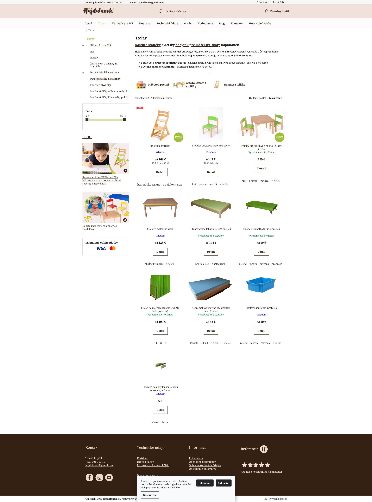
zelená (203, 184)
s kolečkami (218, 263)
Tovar (91, 39)
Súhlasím (223, 483)
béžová (155, 422)
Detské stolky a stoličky (105, 78)
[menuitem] (88, 23)
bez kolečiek (202, 263)
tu (179, 487)
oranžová (277, 263)
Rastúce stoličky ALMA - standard (108, 91)
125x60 (215, 343)
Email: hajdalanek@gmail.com (147, 2)
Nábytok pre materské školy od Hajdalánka (99, 227)
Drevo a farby (145, 461)
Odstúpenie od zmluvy (202, 468)
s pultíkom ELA (172, 184)
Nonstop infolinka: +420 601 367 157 (104, 2)
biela (165, 422)
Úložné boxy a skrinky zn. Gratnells (104, 65)
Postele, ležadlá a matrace (104, 72)
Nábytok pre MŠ (100, 45)
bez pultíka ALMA (148, 184)
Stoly (92, 51)
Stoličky (94, 57)
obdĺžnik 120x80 (154, 263)
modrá (213, 184)
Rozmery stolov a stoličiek (153, 465)
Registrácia (278, 2)
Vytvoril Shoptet (278, 498)
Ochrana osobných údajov (205, 465)
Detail (160, 172)
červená (264, 263)
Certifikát (142, 458)
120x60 (204, 343)
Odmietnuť (204, 483)
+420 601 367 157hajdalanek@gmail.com (99, 463)
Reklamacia (196, 458)
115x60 (194, 343)
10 (166, 343)
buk (194, 184)
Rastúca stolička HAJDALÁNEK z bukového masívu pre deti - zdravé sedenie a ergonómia (101, 180)
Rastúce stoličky (100, 85)
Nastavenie (150, 495)
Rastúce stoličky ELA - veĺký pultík (109, 97)
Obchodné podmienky (202, 461)
